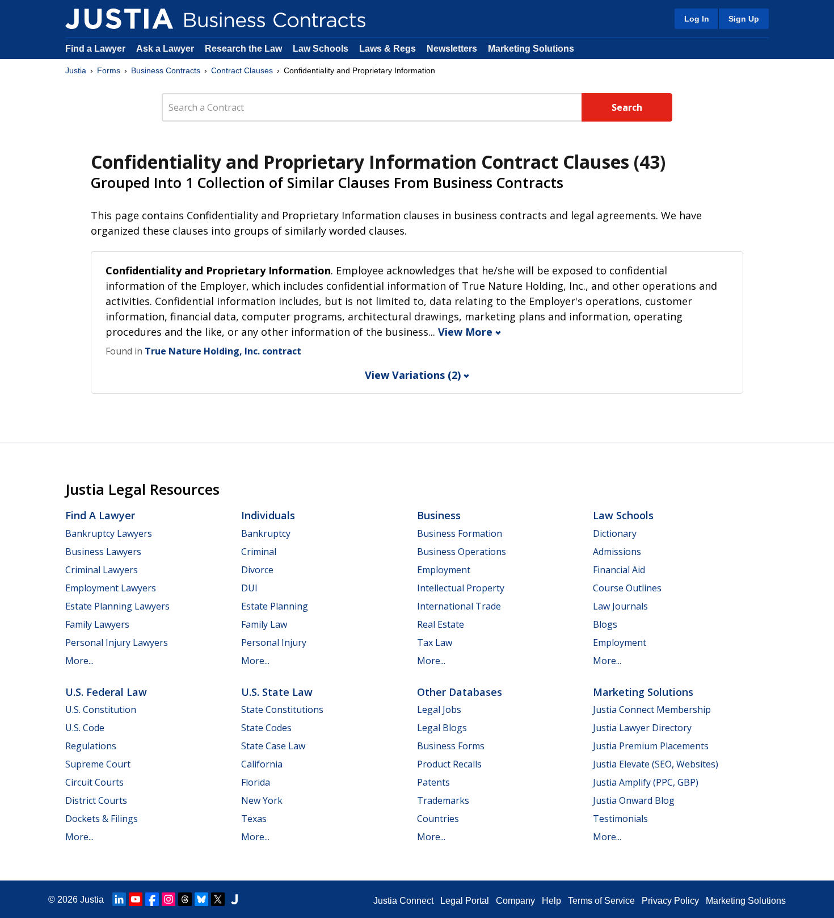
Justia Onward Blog (634, 800)
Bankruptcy (265, 533)
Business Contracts (165, 70)
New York (262, 800)
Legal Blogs (442, 727)
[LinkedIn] (119, 899)
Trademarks (443, 800)
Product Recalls (449, 764)
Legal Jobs (439, 709)
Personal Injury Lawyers (116, 642)
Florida (255, 782)
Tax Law (434, 642)
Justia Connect (403, 901)
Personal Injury (273, 642)
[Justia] (119, 19)
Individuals (268, 515)
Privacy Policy (670, 901)
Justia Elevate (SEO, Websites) (655, 764)
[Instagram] (168, 899)
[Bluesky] (201, 899)
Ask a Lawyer (166, 48)
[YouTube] (135, 899)
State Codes (266, 727)
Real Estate (440, 624)
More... (79, 660)
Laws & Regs (387, 48)
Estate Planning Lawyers (117, 606)
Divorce (257, 570)
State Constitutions (282, 709)
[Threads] (185, 899)
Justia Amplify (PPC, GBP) (645, 782)
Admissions (617, 551)
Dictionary (615, 533)
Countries (438, 818)
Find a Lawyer (95, 48)
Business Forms (451, 746)
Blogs (605, 624)
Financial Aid (619, 570)
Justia (75, 70)
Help (551, 901)
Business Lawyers (103, 551)
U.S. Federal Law (106, 692)
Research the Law (243, 48)
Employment (443, 570)
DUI (249, 588)
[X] (218, 899)
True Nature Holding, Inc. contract (223, 351)
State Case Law (273, 746)
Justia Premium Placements (651, 746)
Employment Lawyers (110, 588)
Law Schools (320, 48)
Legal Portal (464, 901)
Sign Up (743, 18)
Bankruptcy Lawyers (108, 533)
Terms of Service (601, 901)
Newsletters (452, 48)
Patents (433, 782)
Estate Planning (274, 606)
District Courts (96, 800)
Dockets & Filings (101, 818)
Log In (696, 18)
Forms (108, 70)
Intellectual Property (460, 588)
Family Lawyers (97, 624)
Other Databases (459, 692)
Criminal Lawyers (101, 570)
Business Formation (459, 533)
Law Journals (620, 606)
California (262, 764)
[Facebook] (152, 899)
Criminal (258, 551)
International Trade (459, 606)
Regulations (90, 746)
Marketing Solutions (531, 48)
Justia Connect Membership (652, 709)
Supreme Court (97, 764)
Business (439, 515)
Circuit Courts (94, 782)
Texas (254, 818)
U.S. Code (84, 727)
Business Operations (461, 551)
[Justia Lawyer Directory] (234, 899)
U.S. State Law (277, 692)
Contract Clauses (242, 70)
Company (515, 901)
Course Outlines (627, 588)
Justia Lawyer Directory (642, 727)
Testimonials (620, 818)
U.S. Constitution (100, 709)
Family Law (264, 624)
